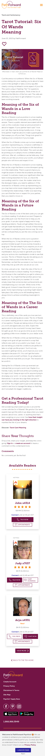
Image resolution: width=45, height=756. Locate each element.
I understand (23, 750)
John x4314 (22, 503)
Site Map (6, 695)
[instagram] (19, 706)
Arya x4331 (22, 620)
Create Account (9, 682)
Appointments (24, 525)
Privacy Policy (30, 745)
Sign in (10, 443)
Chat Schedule (31, 580)
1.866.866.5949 (11, 721)
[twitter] (12, 706)
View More (22, 651)
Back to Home (23, 660)
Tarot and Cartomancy (11, 15)
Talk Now (24, 519)
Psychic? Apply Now (11, 699)
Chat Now (32, 636)
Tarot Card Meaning (18, 428)
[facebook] (6, 706)
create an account (22, 443)
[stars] (22, 507)
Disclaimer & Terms (11, 690)
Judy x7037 (22, 563)
